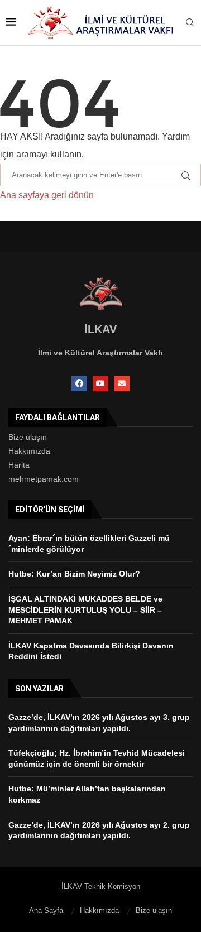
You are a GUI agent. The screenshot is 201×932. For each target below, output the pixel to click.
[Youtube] (100, 383)
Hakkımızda (29, 451)
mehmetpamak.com (43, 479)
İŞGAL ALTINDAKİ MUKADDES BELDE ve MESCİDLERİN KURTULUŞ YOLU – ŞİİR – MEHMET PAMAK (85, 609)
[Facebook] (79, 383)
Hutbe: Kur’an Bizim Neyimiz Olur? (74, 573)
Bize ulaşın (27, 437)
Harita (19, 465)
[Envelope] (122, 383)
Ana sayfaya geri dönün (47, 195)
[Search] (189, 22)
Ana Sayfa (46, 910)
